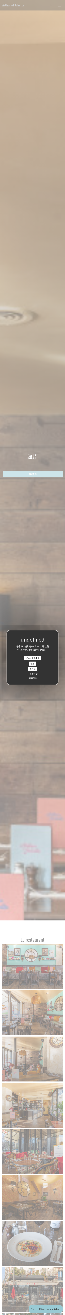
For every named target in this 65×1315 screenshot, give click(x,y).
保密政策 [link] (33, 674)
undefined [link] (33, 678)
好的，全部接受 (32, 658)
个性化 (33, 669)
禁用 (32, 663)
